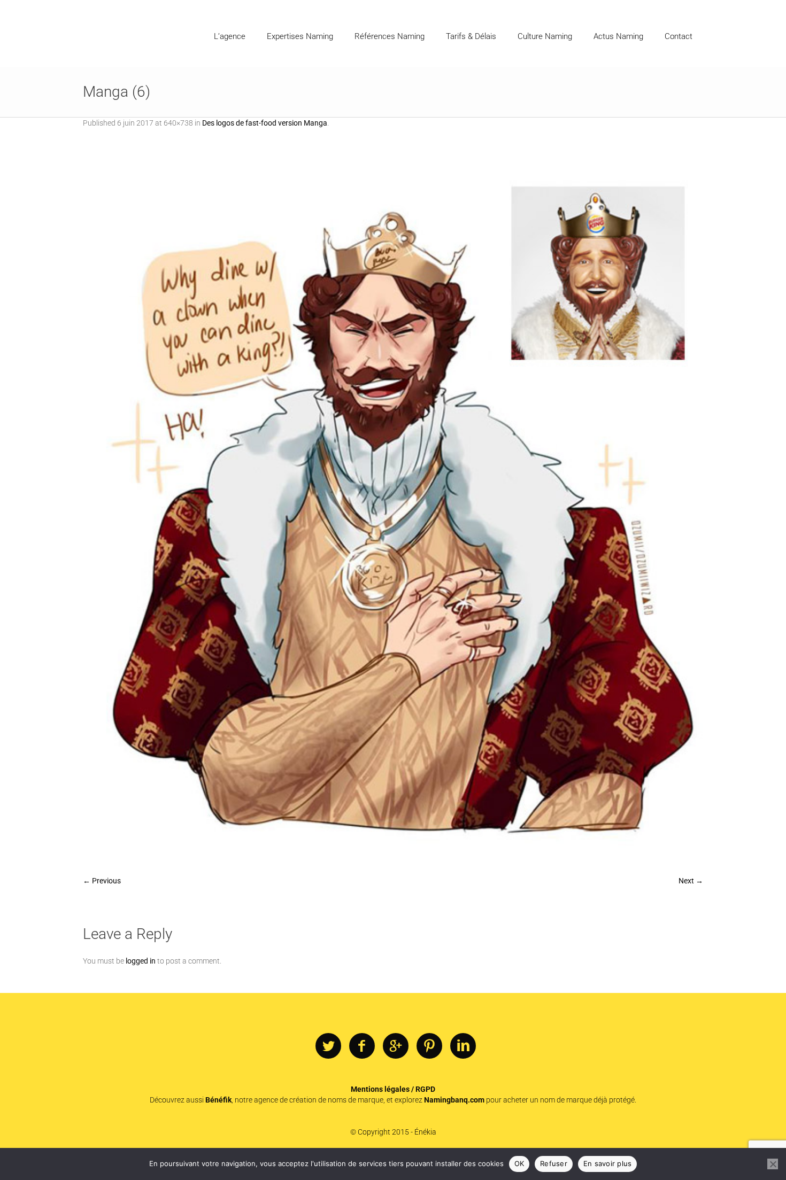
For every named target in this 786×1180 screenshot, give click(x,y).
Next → (691, 880)
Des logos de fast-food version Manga (264, 123)
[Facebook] (362, 1046)
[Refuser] (772, 1164)
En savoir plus (607, 1163)
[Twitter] (328, 1046)
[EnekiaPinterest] (429, 1046)
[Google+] (395, 1046)
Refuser (553, 1163)
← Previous (102, 880)
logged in (141, 961)
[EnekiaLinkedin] (463, 1046)
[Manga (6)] (393, 507)
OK (519, 1163)
